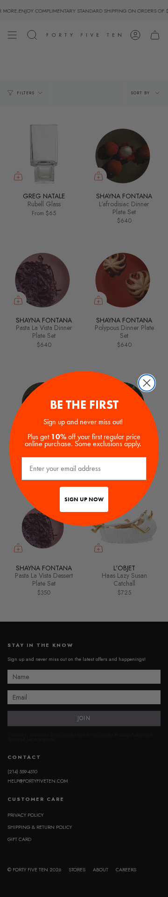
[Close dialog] (147, 383)
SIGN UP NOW (84, 499)
